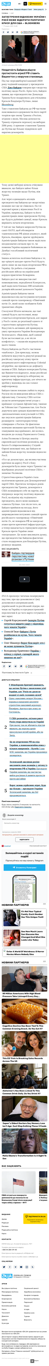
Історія (26, 1309)
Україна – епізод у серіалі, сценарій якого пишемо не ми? (22, 654)
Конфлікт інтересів (31, 1295)
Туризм (27, 1316)
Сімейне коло (29, 1313)
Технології (6, 1313)
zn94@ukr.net (28, 1253)
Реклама (5, 1226)
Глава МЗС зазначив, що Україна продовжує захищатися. (28, 748)
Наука (4, 1309)
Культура (5, 1323)
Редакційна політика (10, 1230)
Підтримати (36, 4)
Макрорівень (7, 1295)
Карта (4, 1234)
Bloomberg (7, 104)
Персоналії (28, 1302)
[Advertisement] (24, 159)
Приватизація (7, 1302)
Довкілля (5, 1316)
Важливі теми (7, 9)
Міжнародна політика (10, 1292)
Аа (25, 4)
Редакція (5, 1223)
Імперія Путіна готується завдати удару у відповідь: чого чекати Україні (24, 623)
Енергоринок (7, 1299)
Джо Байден (15, 87)
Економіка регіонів (9, 1306)
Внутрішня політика (9, 1288)
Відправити (24, 839)
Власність (28, 1320)
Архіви (4, 1219)
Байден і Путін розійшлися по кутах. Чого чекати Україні (23, 635)
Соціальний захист (31, 1288)
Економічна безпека (32, 1299)
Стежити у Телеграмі (26, 868)
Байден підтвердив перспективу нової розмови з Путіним (23, 556)
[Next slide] (45, 9)
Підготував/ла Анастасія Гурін (15, 672)
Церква (4, 1320)
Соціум (26, 1306)
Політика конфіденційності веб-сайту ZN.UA (15, 1358)
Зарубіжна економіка (32, 1292)
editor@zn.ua (33, 1257)
